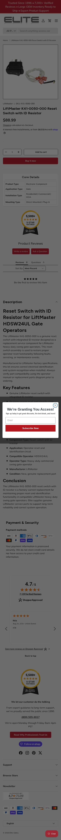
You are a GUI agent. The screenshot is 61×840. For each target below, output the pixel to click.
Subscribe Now (30, 428)
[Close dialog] (55, 405)
